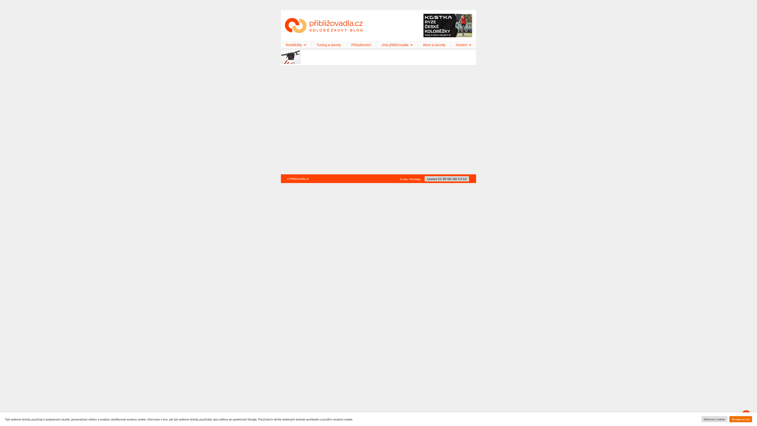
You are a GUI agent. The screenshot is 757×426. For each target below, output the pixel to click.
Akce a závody (434, 45)
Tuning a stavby (328, 45)
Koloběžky (294, 45)
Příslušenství (361, 45)
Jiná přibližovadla (394, 45)
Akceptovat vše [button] (741, 419)
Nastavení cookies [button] (714, 419)
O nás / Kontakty (410, 179)
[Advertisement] (378, 121)
